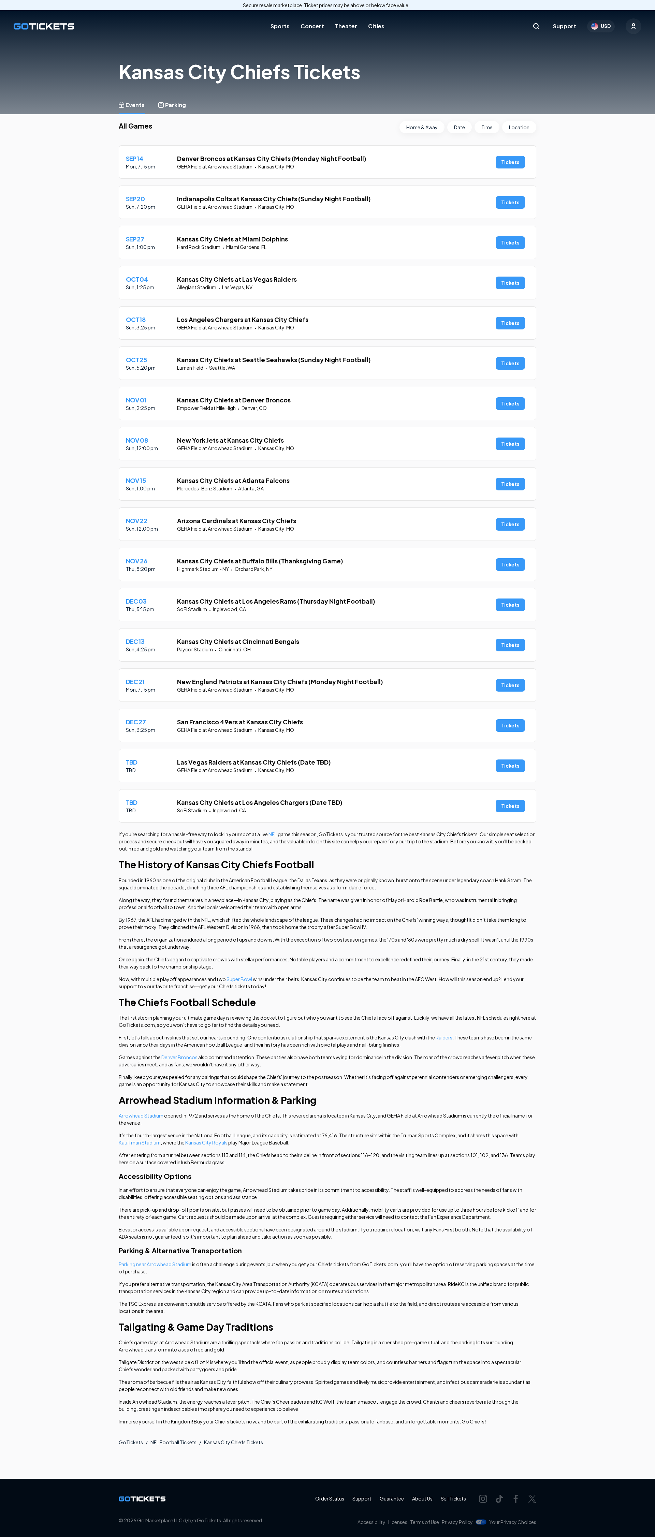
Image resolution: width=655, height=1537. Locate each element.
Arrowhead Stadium (141, 1115)
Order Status (329, 1498)
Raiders (444, 1037)
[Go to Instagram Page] (483, 1499)
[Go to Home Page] (44, 26)
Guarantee (392, 1498)
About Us (422, 1498)
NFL (272, 834)
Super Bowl (239, 979)
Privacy (457, 1522)
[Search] (536, 26)
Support (564, 26)
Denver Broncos (179, 1057)
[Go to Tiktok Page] (499, 1499)
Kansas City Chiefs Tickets (233, 1442)
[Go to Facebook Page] (516, 1499)
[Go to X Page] (532, 1499)
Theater (346, 26)
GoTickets (131, 1442)
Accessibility (371, 1522)
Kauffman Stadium (140, 1142)
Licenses (397, 1522)
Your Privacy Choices (512, 1522)
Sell (453, 1498)
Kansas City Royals (206, 1142)
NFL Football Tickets (173, 1442)
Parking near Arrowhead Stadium (155, 1264)
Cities (376, 26)
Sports (280, 26)
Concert (312, 26)
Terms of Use (424, 1522)
